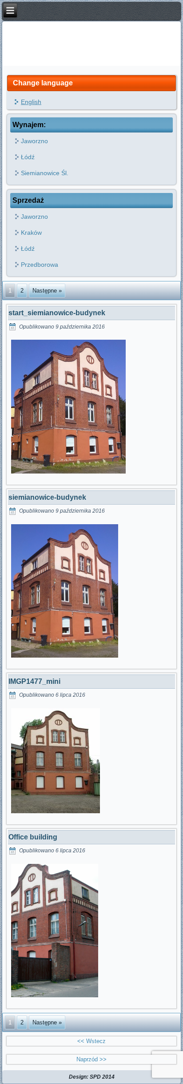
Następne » (47, 290)
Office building (32, 837)
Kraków (31, 232)
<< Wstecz (91, 1041)
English (31, 101)
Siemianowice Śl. (44, 173)
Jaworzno (34, 141)
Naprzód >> (91, 1059)
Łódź (28, 157)
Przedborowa (39, 264)
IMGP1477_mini (34, 681)
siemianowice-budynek (47, 497)
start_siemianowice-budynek (56, 313)
